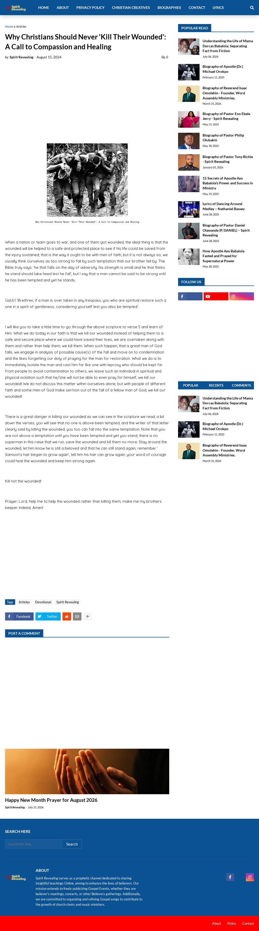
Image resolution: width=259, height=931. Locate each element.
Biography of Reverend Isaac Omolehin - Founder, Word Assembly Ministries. (225, 93)
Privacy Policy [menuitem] (90, 7)
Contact (248, 923)
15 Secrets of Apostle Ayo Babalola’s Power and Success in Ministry (228, 183)
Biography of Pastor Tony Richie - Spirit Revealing (228, 159)
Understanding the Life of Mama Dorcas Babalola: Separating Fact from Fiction (228, 46)
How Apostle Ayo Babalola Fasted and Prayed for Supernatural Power (223, 256)
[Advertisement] (87, 101)
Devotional (43, 602)
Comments (241, 385)
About (216, 923)
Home (9, 26)
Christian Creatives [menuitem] (131, 7)
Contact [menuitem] (197, 7)
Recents (216, 385)
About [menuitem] (63, 7)
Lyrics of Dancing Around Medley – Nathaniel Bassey (224, 206)
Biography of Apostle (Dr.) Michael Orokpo (223, 69)
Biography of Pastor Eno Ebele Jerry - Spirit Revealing (226, 116)
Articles (21, 26)
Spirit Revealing (67, 602)
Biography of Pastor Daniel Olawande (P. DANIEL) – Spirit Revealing (226, 230)
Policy (231, 923)
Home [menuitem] (43, 7)
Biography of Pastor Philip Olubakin (223, 137)
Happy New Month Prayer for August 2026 (51, 800)
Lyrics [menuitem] (218, 7)
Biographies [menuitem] (169, 7)
